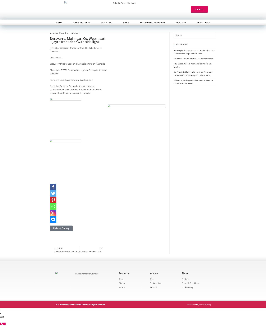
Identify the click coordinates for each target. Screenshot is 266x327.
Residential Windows (153, 23)
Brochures (203, 23)
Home (59, 23)
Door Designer (81, 23)
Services (181, 23)
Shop (126, 23)
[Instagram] (53, 213)
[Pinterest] (53, 200)
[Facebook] (53, 187)
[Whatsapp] (53, 206)
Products (107, 23)
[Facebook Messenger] (53, 219)
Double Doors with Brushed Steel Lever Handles (193, 58)
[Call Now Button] (3, 324)
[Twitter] (53, 193)
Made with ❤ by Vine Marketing (199, 304)
